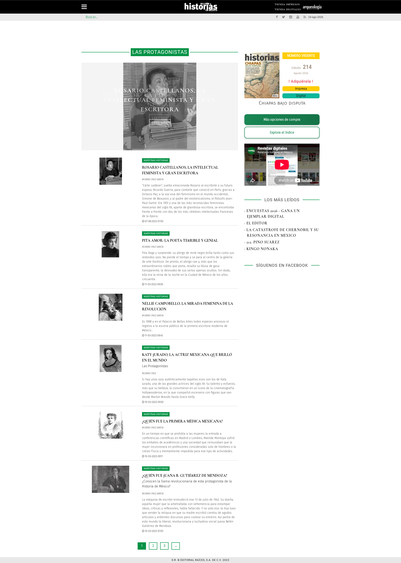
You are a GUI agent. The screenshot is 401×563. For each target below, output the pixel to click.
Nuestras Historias (156, 160)
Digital (301, 96)
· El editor (256, 223)
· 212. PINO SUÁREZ (262, 242)
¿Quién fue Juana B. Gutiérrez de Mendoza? (184, 475)
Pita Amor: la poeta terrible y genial (180, 240)
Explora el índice (282, 132)
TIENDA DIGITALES (288, 10)
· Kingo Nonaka (261, 249)
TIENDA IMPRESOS (287, 5)
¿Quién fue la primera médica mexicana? (182, 421)
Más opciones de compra (282, 119)
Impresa (301, 89)
